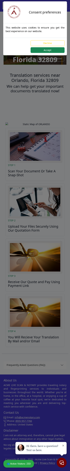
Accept (47, 50)
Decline (47, 43)
